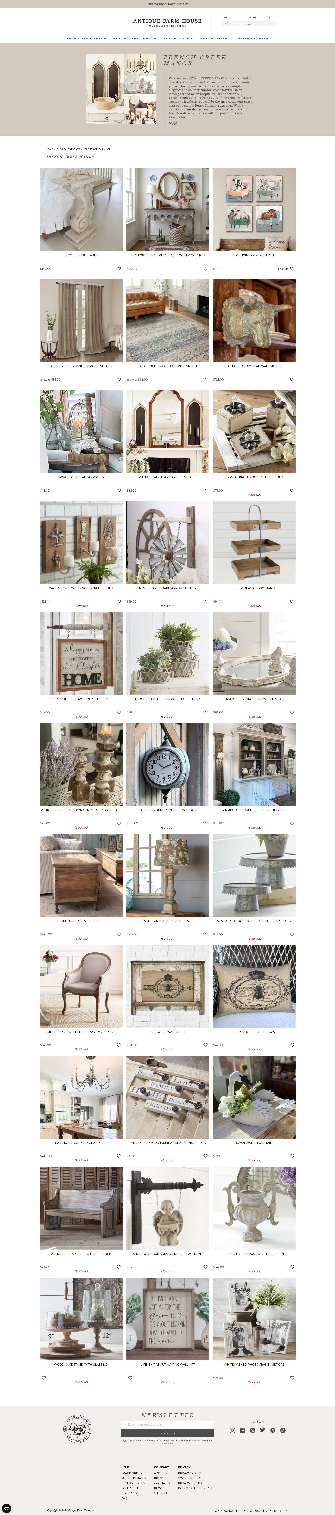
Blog (158, 1488)
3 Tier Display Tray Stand (254, 588)
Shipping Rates (133, 1478)
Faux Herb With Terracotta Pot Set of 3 (167, 699)
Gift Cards (130, 1493)
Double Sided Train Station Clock (168, 810)
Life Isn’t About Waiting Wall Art (168, 1364)
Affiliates (162, 1483)
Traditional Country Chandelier (81, 1143)
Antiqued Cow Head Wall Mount (254, 366)
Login (251, 17)
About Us (161, 1473)
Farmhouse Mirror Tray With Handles (254, 699)
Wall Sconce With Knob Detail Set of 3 (81, 588)
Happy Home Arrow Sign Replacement (81, 699)
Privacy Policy (190, 1473)
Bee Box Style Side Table (81, 921)
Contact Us (130, 1488)
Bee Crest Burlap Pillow (254, 1032)
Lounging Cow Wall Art (254, 255)
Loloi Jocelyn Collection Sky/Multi (167, 366)
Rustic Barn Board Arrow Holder (167, 588)
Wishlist (230, 17)
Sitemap (160, 1493)
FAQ (124, 1498)
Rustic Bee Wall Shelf (167, 1032)
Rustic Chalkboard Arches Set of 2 (168, 477)
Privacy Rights (190, 1483)
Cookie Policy (189, 1478)
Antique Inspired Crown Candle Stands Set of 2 (81, 810)
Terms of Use (250, 1510)
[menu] (167, 39)
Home (50, 149)
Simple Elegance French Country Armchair (81, 1032)
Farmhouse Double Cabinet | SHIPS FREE (254, 810)
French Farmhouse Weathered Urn (254, 1254)
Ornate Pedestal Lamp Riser (81, 477)
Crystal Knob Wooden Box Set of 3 (254, 477)
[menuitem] (85, 39)
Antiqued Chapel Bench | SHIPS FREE (81, 1254)
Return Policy (133, 1483)
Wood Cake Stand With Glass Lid (81, 1364)
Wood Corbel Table (81, 255)
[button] (118, 268)
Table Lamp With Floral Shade (167, 921)
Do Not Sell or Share (196, 1488)
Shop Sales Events (68, 149)
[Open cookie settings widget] (6, 1508)
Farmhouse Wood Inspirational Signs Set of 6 (167, 1143)
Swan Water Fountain (254, 1143)
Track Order (131, 1473)
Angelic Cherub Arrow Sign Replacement (168, 1254)
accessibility (277, 1510)
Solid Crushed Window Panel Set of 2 (81, 366)
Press (159, 1478)
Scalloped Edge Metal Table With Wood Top (168, 255)
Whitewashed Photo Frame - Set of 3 (254, 1364)
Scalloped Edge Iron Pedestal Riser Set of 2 (254, 921)
